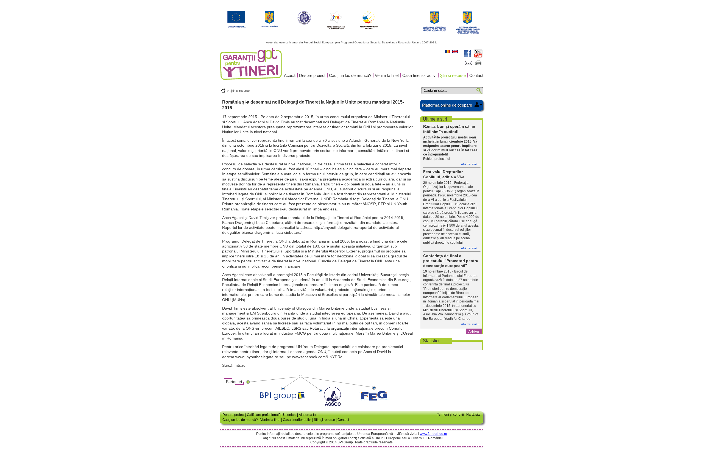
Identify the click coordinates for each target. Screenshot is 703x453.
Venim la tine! (387, 75)
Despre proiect (312, 75)
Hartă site (473, 414)
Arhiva (473, 331)
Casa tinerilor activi (419, 75)
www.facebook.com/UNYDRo (317, 357)
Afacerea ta (307, 415)
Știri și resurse (453, 75)
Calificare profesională (264, 415)
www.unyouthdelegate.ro (256, 357)
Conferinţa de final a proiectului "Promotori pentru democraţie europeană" (450, 261)
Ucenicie (289, 415)
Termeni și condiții (450, 414)
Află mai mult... (470, 164)
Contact (476, 75)
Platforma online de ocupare (447, 105)
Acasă (289, 75)
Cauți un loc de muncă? (350, 75)
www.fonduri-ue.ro (433, 434)
